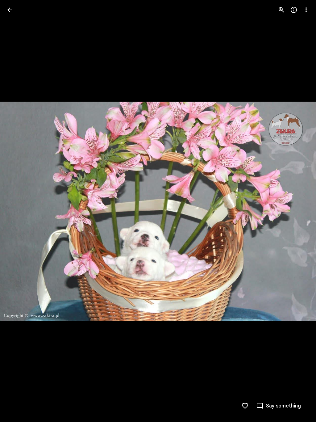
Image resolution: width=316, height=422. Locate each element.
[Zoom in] (281, 10)
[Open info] (294, 10)
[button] (17, 211)
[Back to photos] (9, 9)
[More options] (306, 10)
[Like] (245, 406)
